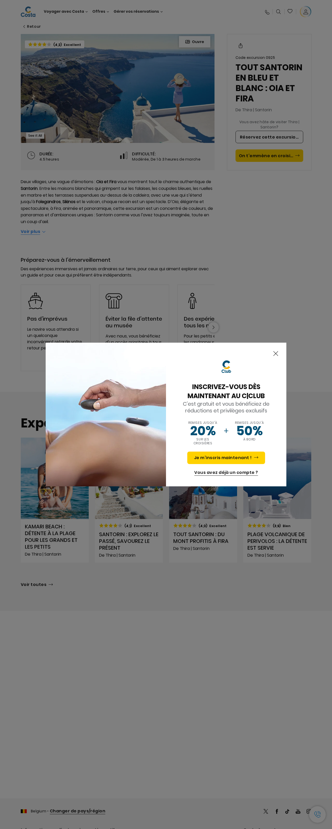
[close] (275, 354)
